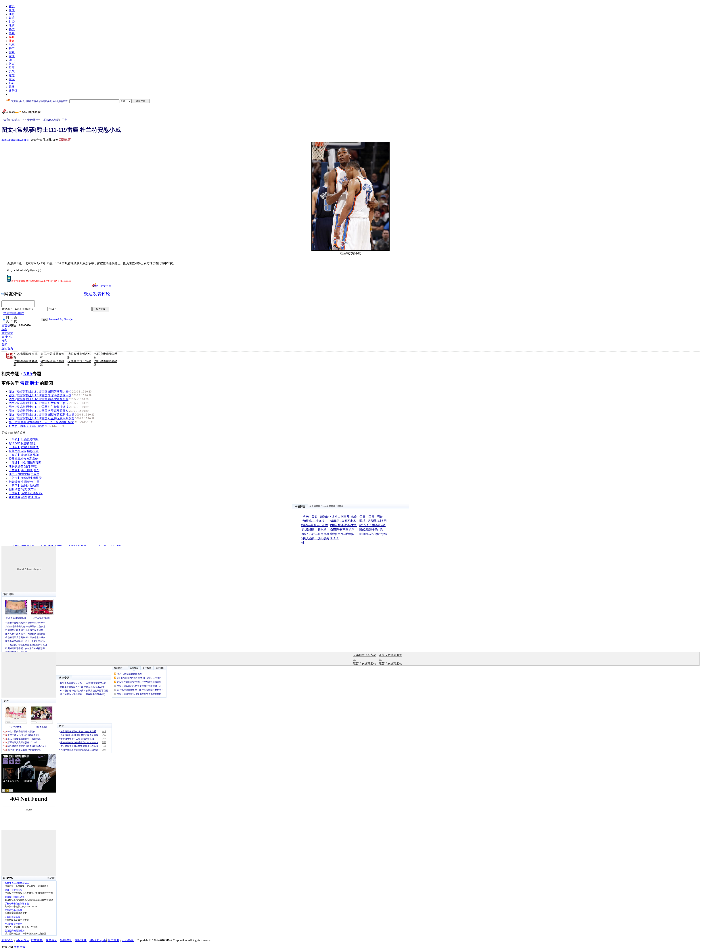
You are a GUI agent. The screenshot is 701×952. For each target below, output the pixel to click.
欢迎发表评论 (97, 294)
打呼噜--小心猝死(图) (373, 534)
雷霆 (24, 383)
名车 (36, 470)
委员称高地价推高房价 (23, 458)
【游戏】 (14, 493)
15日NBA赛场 (50, 119)
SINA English (97, 940)
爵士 (34, 383)
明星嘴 (24, 443)
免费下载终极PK (32, 493)
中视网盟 (300, 506)
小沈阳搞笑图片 (31, 462)
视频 (12, 37)
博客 (12, 33)
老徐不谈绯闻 (30, 454)
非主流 (13, 474)
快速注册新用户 (13, 313)
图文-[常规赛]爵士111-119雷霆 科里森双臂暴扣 (38, 410)
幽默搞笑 (14, 489)
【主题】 (14, 470)
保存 (4, 329)
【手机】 (14, 439)
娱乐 (12, 17)
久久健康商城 (328, 506)
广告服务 (37, 940)
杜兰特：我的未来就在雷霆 (26, 426)
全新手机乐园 (17, 451)
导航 (12, 86)
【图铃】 (14, 462)
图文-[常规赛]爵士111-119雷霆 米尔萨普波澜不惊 (40, 395)
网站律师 (81, 940)
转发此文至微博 (103, 286)
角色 (37, 497)
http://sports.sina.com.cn (15, 139)
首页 (12, 6)
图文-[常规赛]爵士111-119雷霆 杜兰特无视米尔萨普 (41, 418)
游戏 (12, 52)
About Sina (22, 940)
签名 (33, 443)
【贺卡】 (14, 477)
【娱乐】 (14, 454)
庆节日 (32, 489)
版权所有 (20, 947)
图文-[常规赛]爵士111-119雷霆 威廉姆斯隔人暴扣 (40, 391)
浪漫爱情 (24, 474)
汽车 (12, 44)
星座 (12, 67)
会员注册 (113, 940)
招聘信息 (66, 940)
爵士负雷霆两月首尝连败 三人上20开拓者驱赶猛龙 (41, 422)
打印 (4, 340)
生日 (36, 481)
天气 (12, 71)
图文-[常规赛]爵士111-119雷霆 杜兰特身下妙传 (38, 403)
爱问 (12, 79)
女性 (12, 56)
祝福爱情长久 (30, 447)
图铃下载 (7, 432)
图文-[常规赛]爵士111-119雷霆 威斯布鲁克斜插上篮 (41, 414)
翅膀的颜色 (16, 466)
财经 (12, 21)
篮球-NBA (18, 119)
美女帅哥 (27, 470)
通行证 (13, 90)
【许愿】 (14, 447)
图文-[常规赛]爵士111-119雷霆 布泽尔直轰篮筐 (38, 399)
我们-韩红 (30, 466)
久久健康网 (314, 506)
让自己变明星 (30, 439)
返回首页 (7, 348)
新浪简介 (7, 940)
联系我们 (51, 940)
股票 (12, 25)
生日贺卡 (27, 481)
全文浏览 (7, 333)
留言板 (5, 325)
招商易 (340, 506)
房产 (12, 48)
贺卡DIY (14, 443)
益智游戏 (14, 497)
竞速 (31, 497)
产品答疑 (128, 940)
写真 (24, 489)
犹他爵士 (33, 119)
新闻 (12, 10)
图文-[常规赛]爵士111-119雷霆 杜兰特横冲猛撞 (38, 406)
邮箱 (12, 83)
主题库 (35, 474)
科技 (12, 29)
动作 (24, 497)
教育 (12, 63)
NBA (27, 373)
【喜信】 (14, 485)
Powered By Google (60, 319)
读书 (12, 60)
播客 (12, 40)
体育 (12, 14)
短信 (12, 75)
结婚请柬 (14, 481)
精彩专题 (33, 451)
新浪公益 (20, 432)
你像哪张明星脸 (31, 477)
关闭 (4, 344)
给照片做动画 (30, 485)
